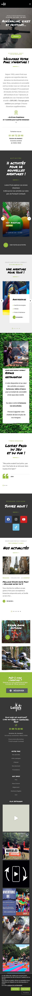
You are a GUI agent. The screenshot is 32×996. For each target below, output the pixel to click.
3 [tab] (16, 328)
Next (29, 218)
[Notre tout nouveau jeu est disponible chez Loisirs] (16, 846)
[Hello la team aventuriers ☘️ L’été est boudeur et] (16, 929)
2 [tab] (14, 328)
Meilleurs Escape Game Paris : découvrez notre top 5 (15, 583)
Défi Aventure (13, 222)
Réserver (15, 36)
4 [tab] (17, 328)
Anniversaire (19, 299)
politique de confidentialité (14, 985)
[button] (17, 690)
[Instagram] (16, 519)
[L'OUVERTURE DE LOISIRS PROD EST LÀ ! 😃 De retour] (16, 901)
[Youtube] (23, 519)
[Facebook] (8, 519)
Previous (3, 218)
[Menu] (30, 3)
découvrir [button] (14, 637)
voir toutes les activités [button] (17, 245)
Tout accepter (25, 989)
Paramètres (26, 992)
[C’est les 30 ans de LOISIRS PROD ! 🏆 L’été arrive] (16, 874)
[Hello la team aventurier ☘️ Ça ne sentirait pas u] (16, 957)
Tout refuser (15, 989)
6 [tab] (20, 611)
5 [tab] (19, 328)
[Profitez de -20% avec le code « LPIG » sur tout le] (16, 818)
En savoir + (10, 601)
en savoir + (19, 317)
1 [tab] (12, 328)
